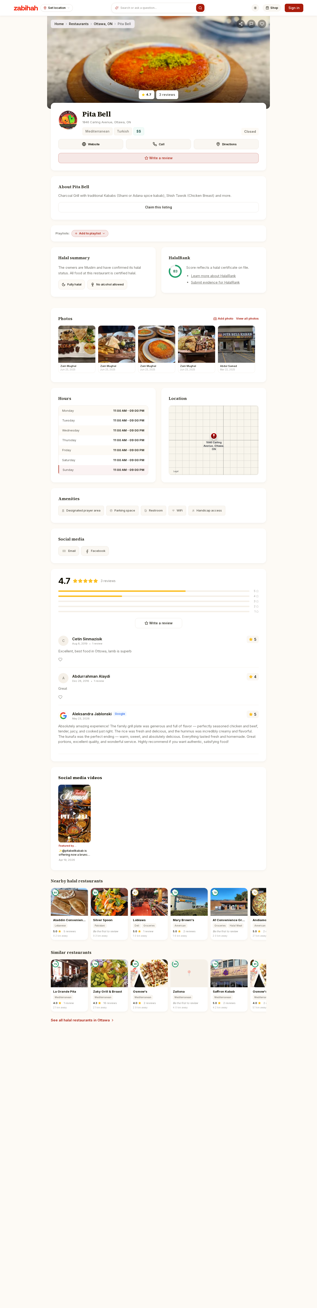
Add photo (225, 318)
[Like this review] (60, 659)
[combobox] (157, 8)
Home (59, 24)
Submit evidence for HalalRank (215, 282)
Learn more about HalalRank (213, 276)
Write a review (161, 158)
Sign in (294, 8)
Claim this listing (158, 207)
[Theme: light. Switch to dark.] (255, 8)
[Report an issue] (251, 24)
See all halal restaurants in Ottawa (80, 1020)
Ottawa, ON (103, 24)
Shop (274, 8)
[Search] (200, 8)
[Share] (240, 24)
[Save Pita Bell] (262, 24)
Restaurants (79, 24)
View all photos (247, 318)
